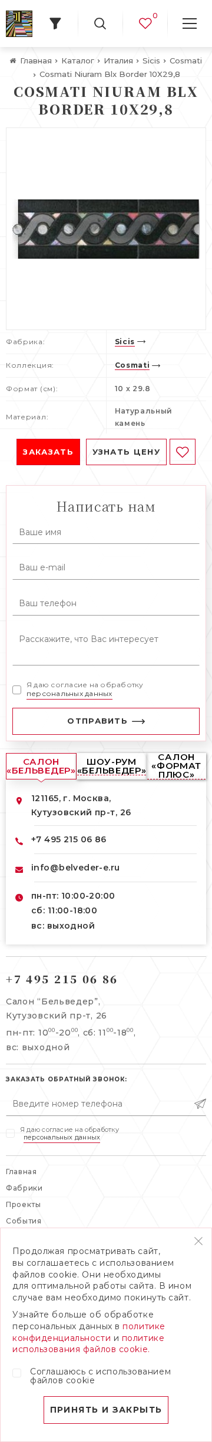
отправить (97, 720)
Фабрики (24, 1188)
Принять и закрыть (106, 1409)
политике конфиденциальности (88, 1332)
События (24, 1220)
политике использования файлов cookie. (88, 1344)
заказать (48, 451)
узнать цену (126, 451)
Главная (21, 1171)
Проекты (23, 1204)
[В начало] (19, 24)
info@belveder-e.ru (75, 867)
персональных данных (69, 693)
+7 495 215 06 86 (69, 839)
